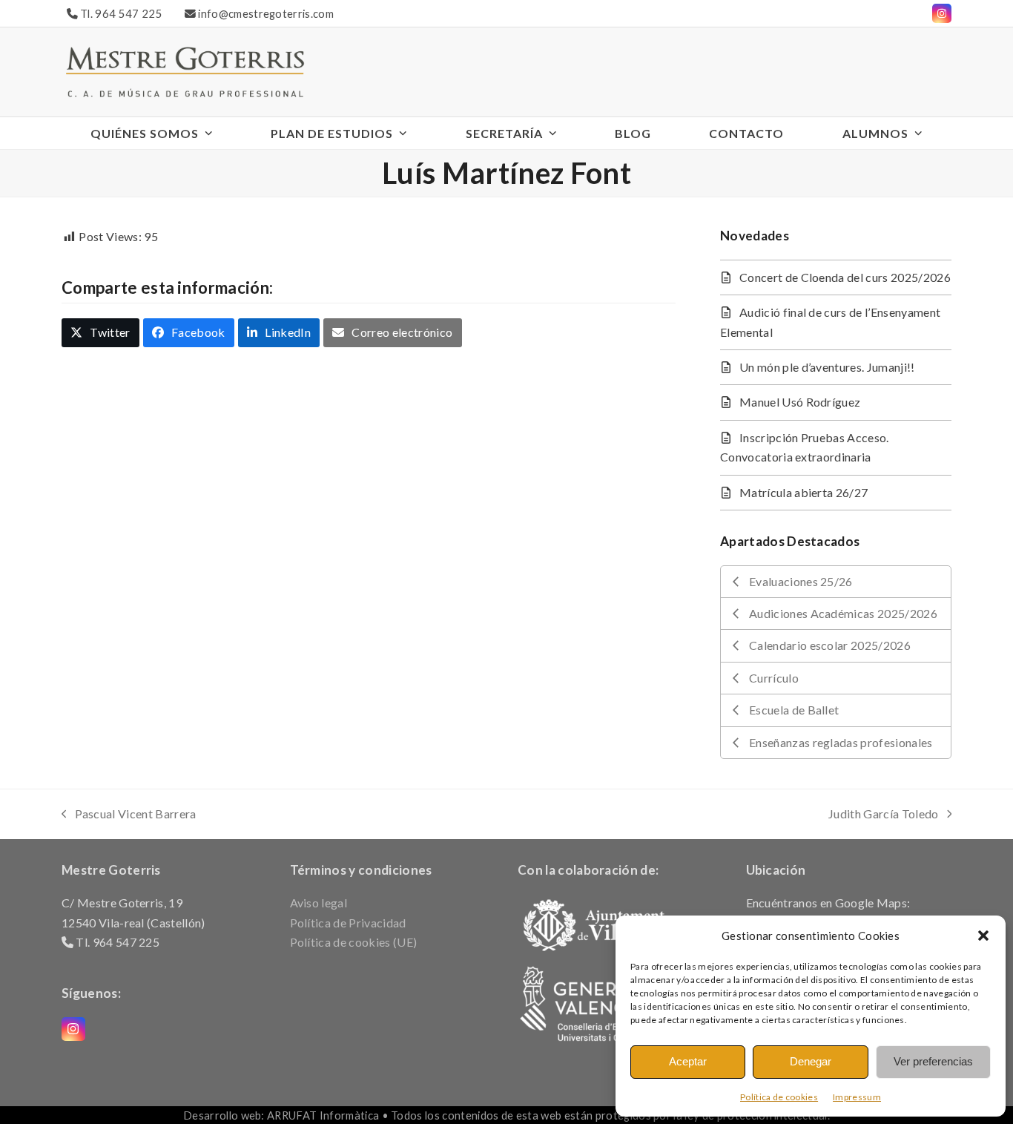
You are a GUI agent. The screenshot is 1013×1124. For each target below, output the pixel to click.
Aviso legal (319, 902)
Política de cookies (779, 1096)
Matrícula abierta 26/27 (803, 492)
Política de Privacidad (348, 923)
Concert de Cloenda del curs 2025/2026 (845, 277)
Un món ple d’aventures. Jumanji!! (827, 367)
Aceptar (688, 1061)
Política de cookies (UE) (354, 942)
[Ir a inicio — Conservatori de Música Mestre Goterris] (185, 70)
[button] (983, 935)
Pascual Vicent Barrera (129, 815)
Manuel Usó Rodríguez (799, 402)
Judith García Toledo (883, 815)
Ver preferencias (933, 1061)
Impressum (857, 1096)
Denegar (810, 1061)
